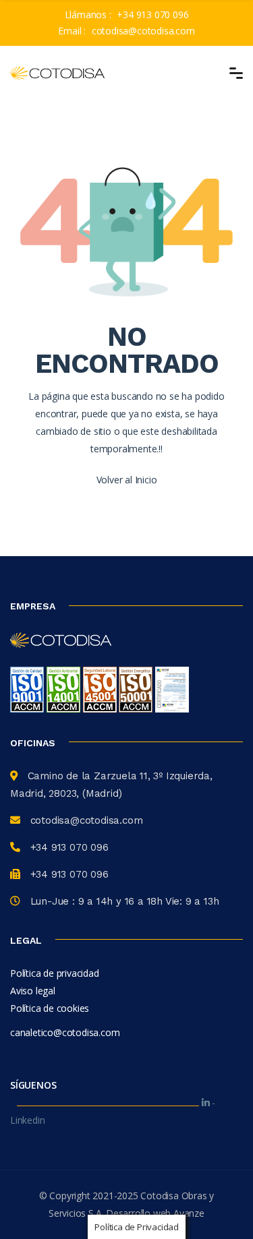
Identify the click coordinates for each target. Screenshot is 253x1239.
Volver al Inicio (126, 479)
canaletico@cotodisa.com (64, 1032)
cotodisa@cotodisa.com (143, 30)
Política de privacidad (54, 973)
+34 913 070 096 (152, 14)
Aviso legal (32, 990)
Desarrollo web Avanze (155, 1213)
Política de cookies (49, 1008)
